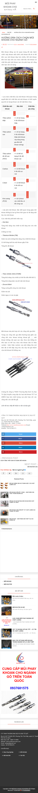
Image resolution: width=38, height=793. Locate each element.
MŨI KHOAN (7, 581)
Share (20, 438)
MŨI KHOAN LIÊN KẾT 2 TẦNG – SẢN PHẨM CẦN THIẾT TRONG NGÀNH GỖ (21, 493)
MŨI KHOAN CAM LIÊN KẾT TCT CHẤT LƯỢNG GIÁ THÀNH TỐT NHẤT (22, 510)
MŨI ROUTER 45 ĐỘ (18, 607)
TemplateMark (26, 790)
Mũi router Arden (17, 596)
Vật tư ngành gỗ (18, 470)
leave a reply (20, 44)
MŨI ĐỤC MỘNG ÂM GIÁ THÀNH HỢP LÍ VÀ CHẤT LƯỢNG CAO (22, 484)
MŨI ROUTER (8, 584)
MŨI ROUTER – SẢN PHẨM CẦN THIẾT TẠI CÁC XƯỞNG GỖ (21, 519)
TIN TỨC (5, 44)
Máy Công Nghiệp (8, 752)
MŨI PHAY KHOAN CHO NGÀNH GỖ (10, 7)
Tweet (20, 434)
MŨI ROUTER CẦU (32, 466)
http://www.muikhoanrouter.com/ (16, 425)
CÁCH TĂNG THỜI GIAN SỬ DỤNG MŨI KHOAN (13, 460)
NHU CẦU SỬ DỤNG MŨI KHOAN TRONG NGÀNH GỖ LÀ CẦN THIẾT (23, 641)
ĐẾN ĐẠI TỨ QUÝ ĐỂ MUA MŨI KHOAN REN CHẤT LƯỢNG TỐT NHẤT (21, 501)
